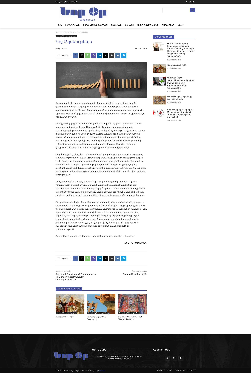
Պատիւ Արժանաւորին (135, 274)
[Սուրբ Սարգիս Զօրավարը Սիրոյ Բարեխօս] (159, 100)
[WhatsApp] (87, 55)
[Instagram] (190, 1)
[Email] (105, 55)
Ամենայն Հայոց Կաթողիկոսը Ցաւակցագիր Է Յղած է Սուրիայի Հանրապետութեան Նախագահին (180, 83)
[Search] (192, 10)
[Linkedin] (99, 55)
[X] (193, 1)
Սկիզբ (58, 32)
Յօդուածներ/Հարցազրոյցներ (75, 32)
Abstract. (102, 370)
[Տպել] (111, 55)
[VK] (117, 55)
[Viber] (93, 55)
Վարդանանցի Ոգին (64, 317)
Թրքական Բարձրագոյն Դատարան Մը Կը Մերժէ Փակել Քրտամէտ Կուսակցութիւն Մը (76, 277)
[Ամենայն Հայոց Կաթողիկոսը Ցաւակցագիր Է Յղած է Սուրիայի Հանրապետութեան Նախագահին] (159, 81)
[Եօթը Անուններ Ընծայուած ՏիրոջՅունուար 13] (132, 304)
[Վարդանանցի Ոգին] (70, 304)
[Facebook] (186, 1)
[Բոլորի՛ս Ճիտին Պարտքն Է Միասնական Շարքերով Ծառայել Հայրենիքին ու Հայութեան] (159, 112)
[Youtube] (180, 358)
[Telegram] (123, 55)
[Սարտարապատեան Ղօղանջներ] (101, 304)
